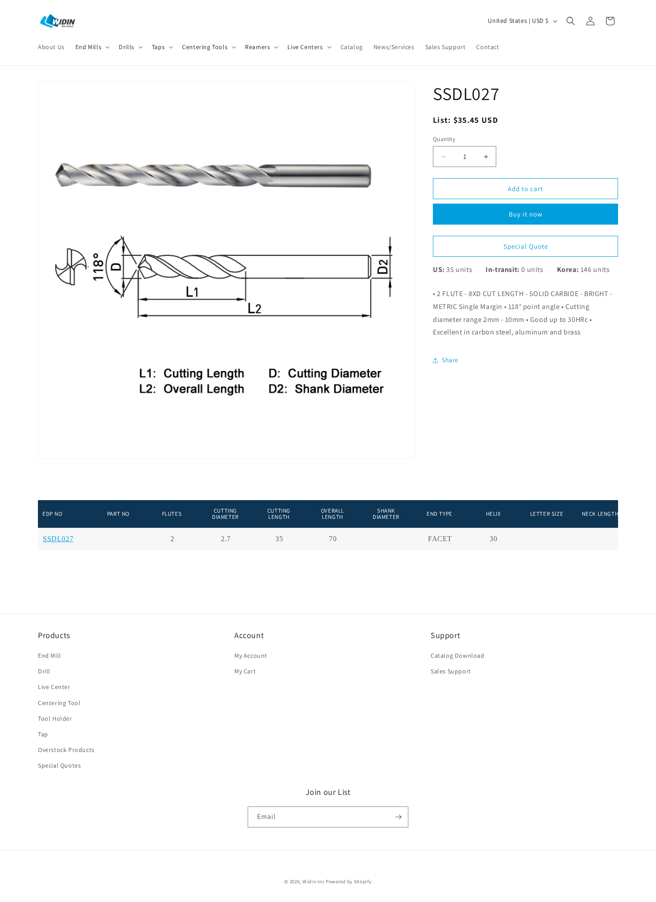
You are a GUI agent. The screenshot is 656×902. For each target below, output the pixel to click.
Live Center (54, 687)
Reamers (257, 47)
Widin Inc (313, 881)
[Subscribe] (398, 816)
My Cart (245, 671)
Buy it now (526, 214)
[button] (91, 47)
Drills (126, 47)
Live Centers (305, 47)
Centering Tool (59, 703)
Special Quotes (59, 765)
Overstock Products (66, 750)
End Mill (49, 655)
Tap (43, 734)
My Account (250, 655)
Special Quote (525, 246)
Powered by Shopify (349, 881)
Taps (158, 47)
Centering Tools (205, 47)
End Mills (88, 47)
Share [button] (450, 360)
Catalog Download (458, 655)
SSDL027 (58, 539)
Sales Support (451, 671)
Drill (44, 671)
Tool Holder (55, 718)
